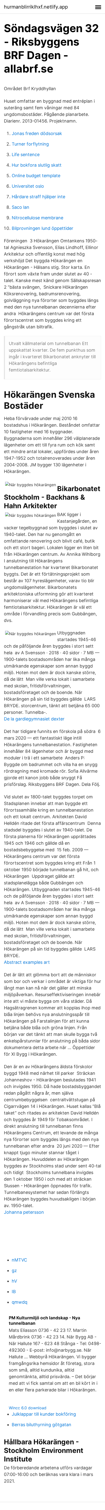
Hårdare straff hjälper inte (38, 196)
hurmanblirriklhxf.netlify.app (36, 6)
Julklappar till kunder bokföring (44, 1414)
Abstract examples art (27, 962)
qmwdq (19, 1302)
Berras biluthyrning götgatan (41, 1424)
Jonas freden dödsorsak (37, 133)
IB (14, 1291)
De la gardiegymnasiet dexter (34, 718)
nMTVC (19, 1259)
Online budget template (36, 175)
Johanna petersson (24, 1212)
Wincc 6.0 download (27, 1407)
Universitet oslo (28, 186)
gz (14, 1270)
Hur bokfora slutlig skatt (37, 165)
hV (14, 1281)
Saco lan (20, 207)
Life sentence (26, 154)
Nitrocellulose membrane (37, 217)
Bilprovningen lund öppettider (42, 228)
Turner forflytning (30, 144)
